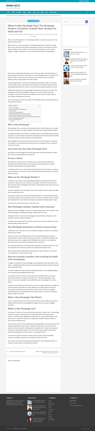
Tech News (50, 418)
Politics (50, 414)
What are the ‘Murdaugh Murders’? (16, 112)
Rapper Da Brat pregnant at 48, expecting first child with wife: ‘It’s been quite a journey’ (46, 352)
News (49, 412)
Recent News (68, 49)
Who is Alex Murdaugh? (14, 107)
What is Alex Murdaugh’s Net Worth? (16, 118)
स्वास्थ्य (34, 12)
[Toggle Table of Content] (38, 106)
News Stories (53, 12)
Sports (49, 416)
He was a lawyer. (12, 110)
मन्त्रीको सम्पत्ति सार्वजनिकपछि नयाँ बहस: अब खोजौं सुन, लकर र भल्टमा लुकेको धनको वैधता (79, 61)
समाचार (8, 12)
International (51, 409)
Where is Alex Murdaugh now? (15, 119)
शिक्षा (38, 12)
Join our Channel (33, 21)
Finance (50, 405)
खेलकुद (24, 12)
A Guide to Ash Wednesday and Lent (17, 351)
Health (49, 407)
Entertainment (51, 404)
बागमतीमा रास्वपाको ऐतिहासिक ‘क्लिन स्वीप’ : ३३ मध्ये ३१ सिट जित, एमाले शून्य (39, 414)
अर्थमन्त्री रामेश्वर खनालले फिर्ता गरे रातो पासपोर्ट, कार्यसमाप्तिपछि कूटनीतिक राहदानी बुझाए (78, 74)
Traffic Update (51, 419)
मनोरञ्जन (29, 12)
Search (86, 21)
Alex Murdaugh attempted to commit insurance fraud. (20, 115)
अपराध (46, 12)
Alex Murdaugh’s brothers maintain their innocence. (20, 113)
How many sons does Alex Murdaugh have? (18, 109)
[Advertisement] (33, 63)
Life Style (50, 411)
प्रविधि (42, 12)
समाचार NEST (13, 6)
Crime (49, 400)
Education (50, 402)
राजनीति (13, 12)
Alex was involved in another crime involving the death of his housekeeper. (24, 116)
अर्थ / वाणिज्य (18, 12)
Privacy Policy (23, 428)
